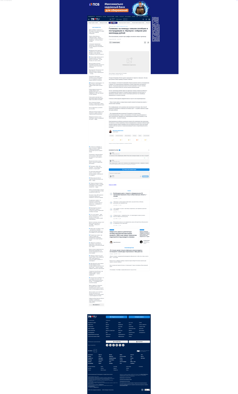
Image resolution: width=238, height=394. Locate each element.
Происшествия (132, 328)
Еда (106, 332)
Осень (130, 324)
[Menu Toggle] (88, 19)
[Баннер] (113, 23)
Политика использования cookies (126, 379)
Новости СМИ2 (112, 184)
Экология (141, 328)
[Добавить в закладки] (145, 42)
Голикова (111, 135)
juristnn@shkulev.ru (91, 386)
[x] (120, 345)
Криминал (120, 324)
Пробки (133, 16)
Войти (113, 176)
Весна (107, 326)
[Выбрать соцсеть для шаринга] (148, 42)
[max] (117, 345)
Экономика (141, 330)
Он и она (131, 322)
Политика (131, 326)
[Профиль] (149, 19)
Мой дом (120, 330)
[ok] (113, 345)
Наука (119, 332)
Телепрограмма (110, 16)
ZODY (137, 16)
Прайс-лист (90, 324)
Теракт (140, 135)
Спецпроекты (142, 332)
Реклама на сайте (92, 322)
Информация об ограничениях (125, 377)
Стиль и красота (142, 324)
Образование (121, 336)
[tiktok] (123, 345)
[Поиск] (143, 19)
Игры (140, 16)
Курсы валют (128, 16)
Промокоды (145, 16)
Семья (130, 336)
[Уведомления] (146, 19)
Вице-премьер (128, 135)
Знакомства (99, 16)
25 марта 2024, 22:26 (112, 39)
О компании (90, 326)
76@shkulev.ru (101, 384)
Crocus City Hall (146, 135)
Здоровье (108, 336)
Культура (120, 326)
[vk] (110, 345)
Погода (104, 16)
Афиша (116, 16)
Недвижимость (91, 16)
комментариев (116, 42)
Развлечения (132, 332)
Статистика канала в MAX (93, 336)
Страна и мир (142, 326)
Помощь (134, 135)
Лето (119, 328)
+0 (144, 166)
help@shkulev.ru (96, 387)
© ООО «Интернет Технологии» (108, 389)
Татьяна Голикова (119, 135)
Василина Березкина (118, 130)
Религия (130, 334)
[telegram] (107, 345)
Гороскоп (121, 16)
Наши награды (91, 328)
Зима (119, 322)
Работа (130, 330)
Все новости (96, 27)
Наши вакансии (91, 330)
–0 (148, 166)
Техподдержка (91, 332)
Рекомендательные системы (125, 381)
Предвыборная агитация (93, 334)
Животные (108, 334)
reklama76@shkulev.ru (144, 374)
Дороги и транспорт (110, 330)
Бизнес (107, 324)
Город (107, 328)
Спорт (140, 322)
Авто (107, 322)
